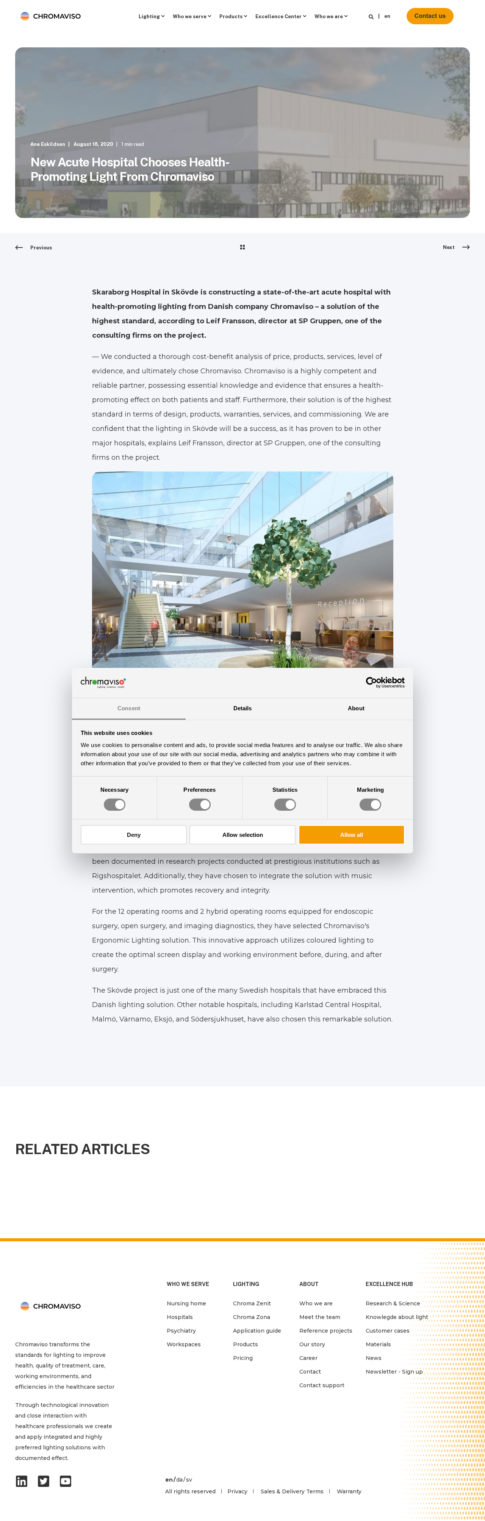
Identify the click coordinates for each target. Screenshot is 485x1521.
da (179, 1479)
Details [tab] (242, 708)
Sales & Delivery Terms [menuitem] (292, 1491)
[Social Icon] (24, 1481)
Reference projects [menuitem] (325, 1330)
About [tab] (356, 708)
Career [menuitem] (308, 1358)
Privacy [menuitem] (237, 1491)
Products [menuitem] (230, 16)
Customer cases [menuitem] (388, 1330)
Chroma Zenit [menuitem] (252, 1303)
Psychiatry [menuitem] (181, 1330)
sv (189, 1479)
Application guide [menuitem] (257, 1330)
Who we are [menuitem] (328, 16)
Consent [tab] (128, 708)
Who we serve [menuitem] (190, 16)
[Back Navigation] (242, 248)
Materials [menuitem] (378, 1344)
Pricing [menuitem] (243, 1358)
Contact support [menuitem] (321, 1385)
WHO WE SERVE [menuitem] (188, 1284)
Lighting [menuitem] (149, 16)
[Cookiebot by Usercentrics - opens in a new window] (371, 682)
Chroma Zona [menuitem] (251, 1317)
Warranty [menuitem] (349, 1491)
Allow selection (242, 835)
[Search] (371, 16)
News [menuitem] (374, 1358)
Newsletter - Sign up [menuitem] (394, 1371)
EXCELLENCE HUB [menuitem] (389, 1284)
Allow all (351, 835)
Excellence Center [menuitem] (278, 16)
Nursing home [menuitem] (186, 1303)
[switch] (200, 805)
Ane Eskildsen (47, 144)
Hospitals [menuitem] (180, 1317)
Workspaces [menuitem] (184, 1344)
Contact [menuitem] (310, 1371)
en (387, 16)
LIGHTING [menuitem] (246, 1284)
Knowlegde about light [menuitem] (397, 1317)
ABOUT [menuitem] (309, 1284)
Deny (134, 835)
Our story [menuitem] (312, 1344)
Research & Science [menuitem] (393, 1303)
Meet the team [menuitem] (319, 1317)
